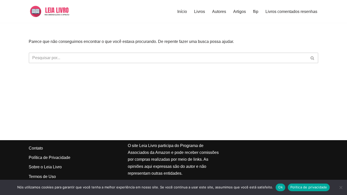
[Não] (340, 187)
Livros (199, 11)
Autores (219, 11)
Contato (36, 148)
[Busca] (312, 58)
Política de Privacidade (49, 157)
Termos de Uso (42, 176)
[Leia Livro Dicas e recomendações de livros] (54, 11)
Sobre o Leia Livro (45, 167)
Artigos (239, 11)
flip (255, 11)
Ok (280, 187)
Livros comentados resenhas (291, 11)
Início (182, 11)
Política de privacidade (308, 187)
